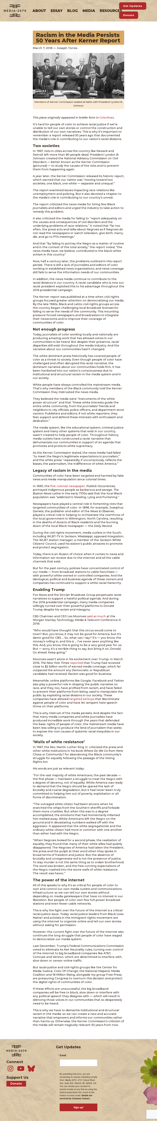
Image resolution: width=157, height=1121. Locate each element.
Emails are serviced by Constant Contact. (76, 1097)
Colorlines (107, 117)
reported (76, 663)
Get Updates (132, 6)
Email (63, 1055)
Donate (128, 15)
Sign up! (78, 1107)
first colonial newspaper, (68, 486)
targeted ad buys (81, 699)
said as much (97, 616)
